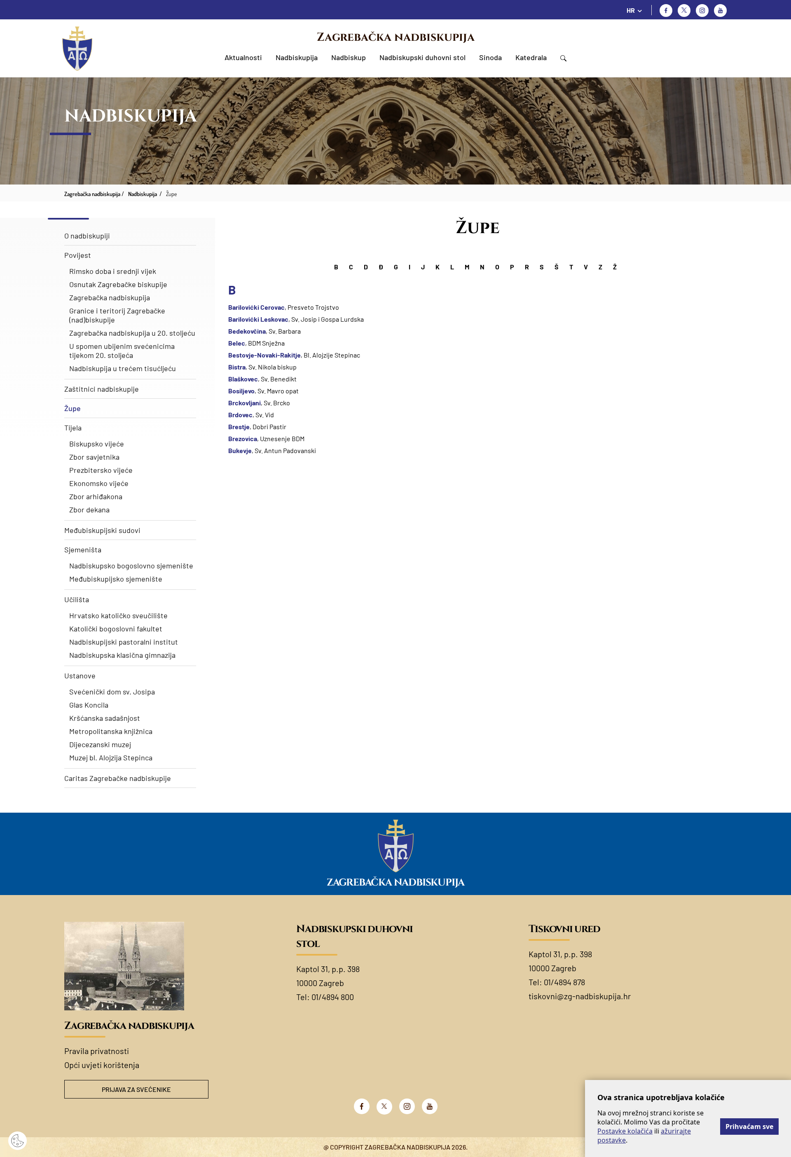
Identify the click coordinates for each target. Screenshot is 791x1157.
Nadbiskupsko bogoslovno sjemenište (131, 565)
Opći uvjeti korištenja (101, 1065)
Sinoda (490, 57)
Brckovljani (244, 403)
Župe (72, 408)
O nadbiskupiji (87, 235)
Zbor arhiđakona (95, 496)
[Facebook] (666, 10)
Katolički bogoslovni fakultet (115, 628)
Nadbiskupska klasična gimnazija (122, 654)
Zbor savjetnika (94, 456)
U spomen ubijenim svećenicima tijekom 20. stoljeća (122, 350)
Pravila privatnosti (96, 1051)
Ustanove (80, 675)
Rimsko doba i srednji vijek (112, 271)
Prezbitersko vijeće (101, 469)
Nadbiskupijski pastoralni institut (123, 641)
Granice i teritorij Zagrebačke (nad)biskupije (117, 315)
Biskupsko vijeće (96, 443)
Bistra (237, 367)
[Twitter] (684, 10)
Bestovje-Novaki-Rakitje (264, 355)
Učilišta (76, 599)
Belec (236, 343)
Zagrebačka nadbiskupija (396, 37)
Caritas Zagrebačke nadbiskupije (117, 778)
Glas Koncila (88, 704)
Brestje (239, 426)
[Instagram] (702, 10)
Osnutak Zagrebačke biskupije (118, 284)
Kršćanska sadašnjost (104, 717)
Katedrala (531, 57)
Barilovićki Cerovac (256, 307)
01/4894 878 (564, 982)
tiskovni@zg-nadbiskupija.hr (580, 996)
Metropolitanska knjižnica (110, 731)
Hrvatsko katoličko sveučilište (118, 615)
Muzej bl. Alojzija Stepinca (110, 757)
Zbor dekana (89, 509)
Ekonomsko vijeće (99, 483)
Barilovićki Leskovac (258, 319)
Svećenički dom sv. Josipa (112, 691)
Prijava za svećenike (136, 1089)
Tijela (73, 427)
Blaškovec (243, 379)
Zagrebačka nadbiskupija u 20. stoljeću (132, 332)
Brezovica (242, 438)
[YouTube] (430, 1106)
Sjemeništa (82, 549)
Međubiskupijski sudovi (102, 530)
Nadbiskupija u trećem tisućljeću (122, 368)
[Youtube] (720, 10)
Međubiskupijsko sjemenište (115, 578)
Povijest (77, 254)
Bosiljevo (241, 391)
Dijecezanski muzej (100, 744)
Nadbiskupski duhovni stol (422, 57)
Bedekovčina (247, 331)
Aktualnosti (243, 57)
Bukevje (240, 450)
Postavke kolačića (625, 1131)
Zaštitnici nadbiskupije (101, 388)
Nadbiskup (348, 57)
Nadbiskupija (297, 57)
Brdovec (240, 414)
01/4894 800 (332, 997)
